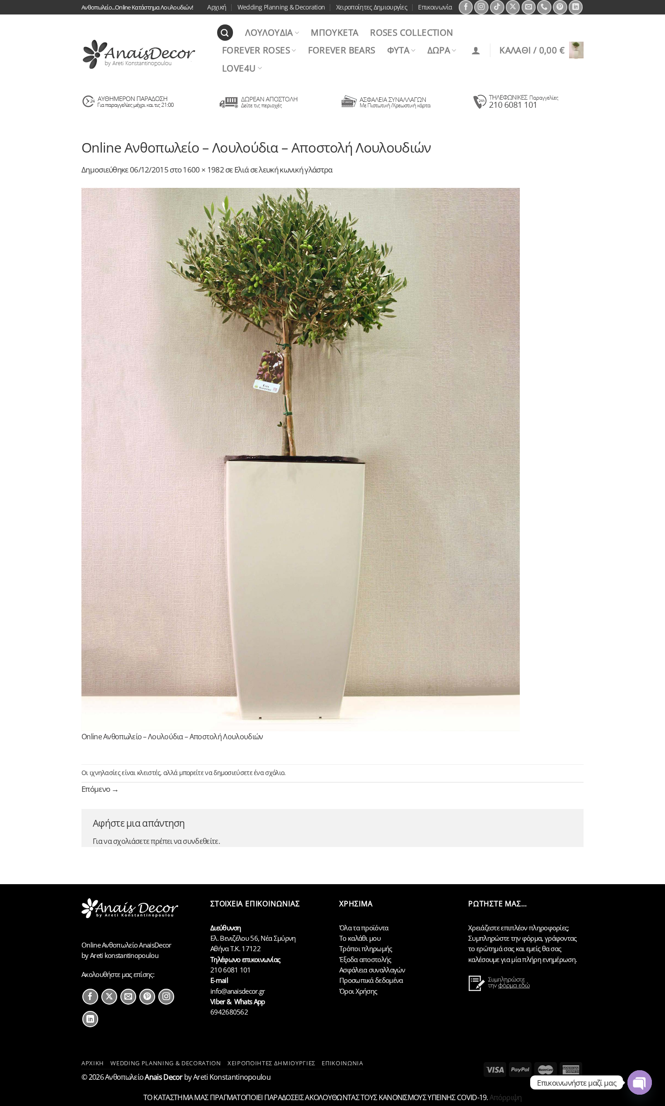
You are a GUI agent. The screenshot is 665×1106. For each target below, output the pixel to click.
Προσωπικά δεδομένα (371, 980)
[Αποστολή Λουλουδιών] (128, 108)
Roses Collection (411, 32)
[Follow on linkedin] (90, 1019)
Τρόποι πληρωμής (365, 948)
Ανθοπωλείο (144, 1077)
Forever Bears (341, 50)
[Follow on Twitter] (109, 997)
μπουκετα (334, 32)
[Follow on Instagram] (481, 7)
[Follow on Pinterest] (560, 7)
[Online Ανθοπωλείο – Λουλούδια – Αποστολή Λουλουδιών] (300, 458)
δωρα (439, 50)
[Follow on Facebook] (466, 7)
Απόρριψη (505, 1097)
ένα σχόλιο (269, 772)
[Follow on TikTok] (497, 7)
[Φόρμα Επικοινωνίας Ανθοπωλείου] (500, 988)
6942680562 (229, 1011)
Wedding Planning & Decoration (281, 7)
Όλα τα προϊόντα (364, 927)
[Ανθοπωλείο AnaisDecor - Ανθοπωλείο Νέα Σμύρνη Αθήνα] (142, 54)
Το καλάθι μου (359, 938)
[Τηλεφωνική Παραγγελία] (515, 108)
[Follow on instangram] (166, 997)
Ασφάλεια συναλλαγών (372, 969)
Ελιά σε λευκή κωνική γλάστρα (283, 169)
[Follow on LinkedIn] (576, 7)
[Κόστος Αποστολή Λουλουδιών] (257, 108)
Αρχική (216, 7)
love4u (239, 68)
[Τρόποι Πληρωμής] (386, 108)
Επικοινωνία (435, 7)
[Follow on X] (513, 7)
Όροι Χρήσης (358, 991)
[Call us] (544, 7)
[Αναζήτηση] (225, 32)
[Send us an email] (529, 7)
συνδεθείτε (200, 841)
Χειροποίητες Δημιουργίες (371, 7)
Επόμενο (100, 788)
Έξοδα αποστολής (365, 959)
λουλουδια (269, 32)
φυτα (398, 50)
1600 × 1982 (203, 169)
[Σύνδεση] (475, 50)
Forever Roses (256, 50)
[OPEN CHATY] (639, 1082)
